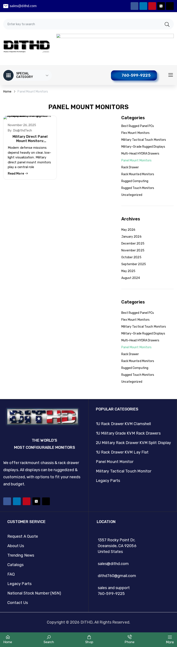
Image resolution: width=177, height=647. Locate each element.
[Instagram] (170, 6)
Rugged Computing (134, 181)
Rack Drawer (130, 167)
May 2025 (128, 271)
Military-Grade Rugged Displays (143, 147)
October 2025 (131, 257)
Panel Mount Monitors (136, 160)
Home (7, 91)
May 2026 (128, 230)
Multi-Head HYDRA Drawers (140, 153)
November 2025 (132, 250)
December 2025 (132, 243)
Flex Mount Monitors (135, 133)
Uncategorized (131, 195)
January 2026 (131, 236)
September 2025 (133, 264)
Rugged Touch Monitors (137, 188)
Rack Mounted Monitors (137, 174)
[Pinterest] (152, 6)
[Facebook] (134, 6)
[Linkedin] (143, 6)
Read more (16, 173)
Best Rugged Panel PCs (137, 126)
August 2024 (130, 278)
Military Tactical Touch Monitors (143, 140)
